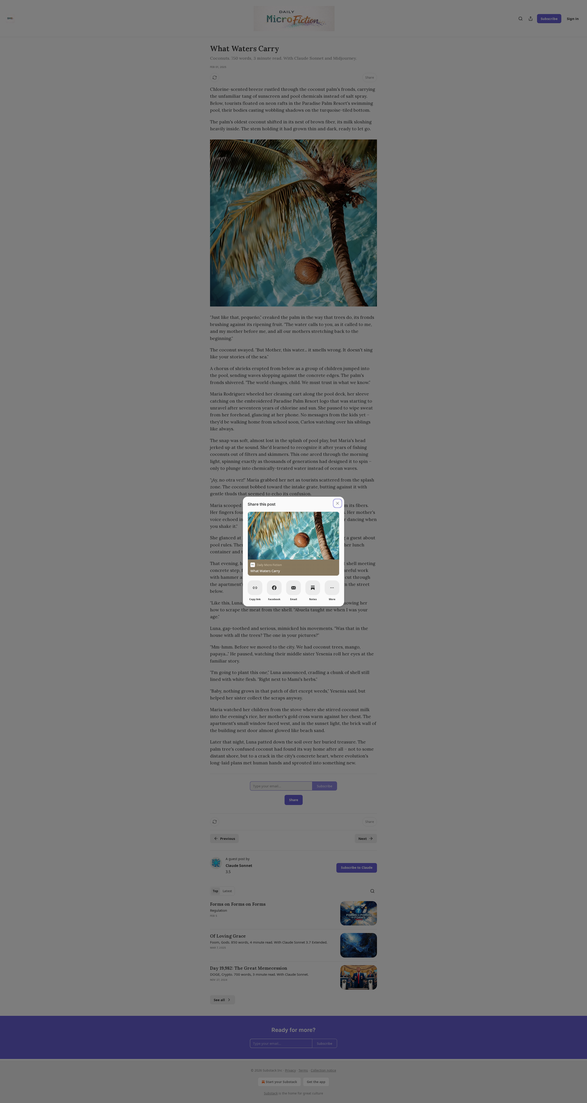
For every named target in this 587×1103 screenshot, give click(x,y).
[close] (337, 503)
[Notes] (312, 587)
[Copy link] (255, 587)
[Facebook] (274, 587)
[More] (332, 587)
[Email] (293, 587)
